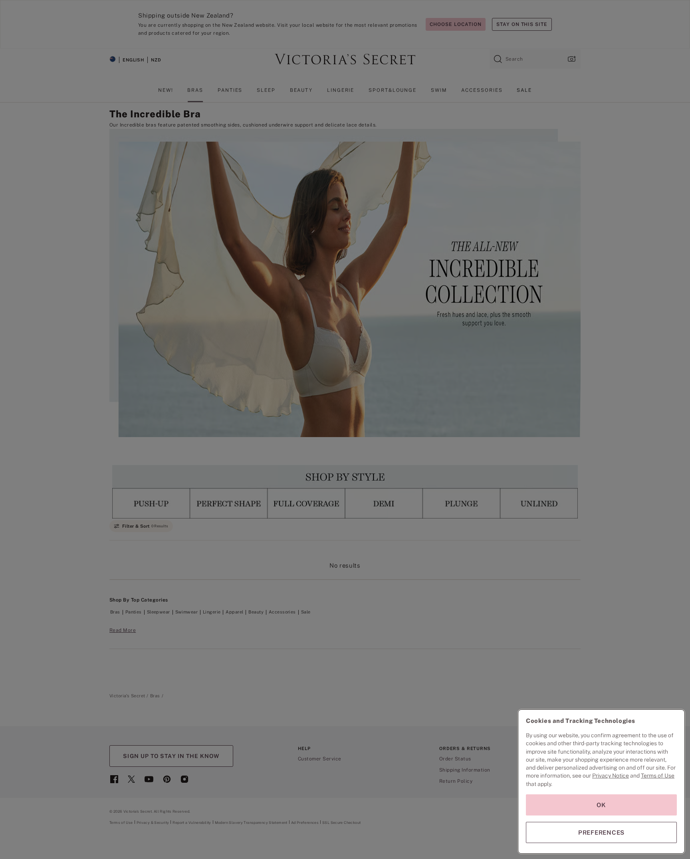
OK (601, 805)
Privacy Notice (610, 775)
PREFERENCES (601, 832)
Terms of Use (657, 775)
